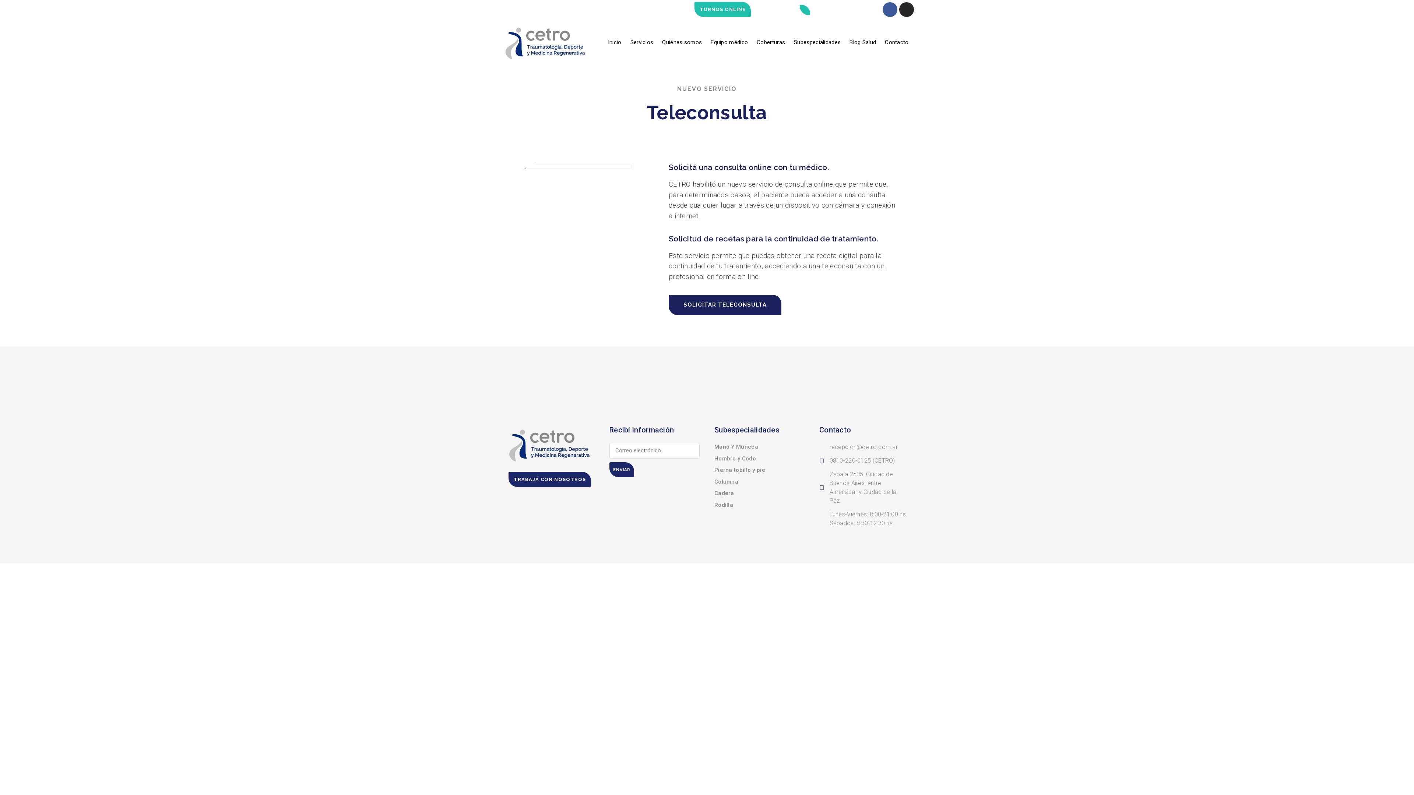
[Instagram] (906, 9)
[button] (805, 10)
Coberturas (771, 42)
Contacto (896, 42)
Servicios (642, 42)
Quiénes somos (682, 42)
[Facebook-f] (890, 9)
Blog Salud (863, 42)
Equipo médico (729, 42)
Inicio (615, 42)
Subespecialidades (817, 42)
